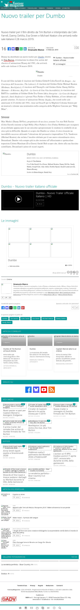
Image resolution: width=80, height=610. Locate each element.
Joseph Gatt (36, 167)
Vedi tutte (74, 557)
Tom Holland (32, 8)
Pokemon (50, 8)
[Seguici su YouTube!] (44, 389)
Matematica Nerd (53, 292)
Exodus (4, 573)
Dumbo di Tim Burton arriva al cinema (12, 350)
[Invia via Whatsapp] (21, 49)
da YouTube (40, 200)
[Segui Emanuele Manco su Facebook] (2, 297)
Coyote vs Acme (19, 494)
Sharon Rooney (32, 169)
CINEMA (6, 342)
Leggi (17, 497)
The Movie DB (74, 174)
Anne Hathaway (20, 8)
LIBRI (14, 505)
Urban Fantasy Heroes (50, 294)
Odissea (58, 8)
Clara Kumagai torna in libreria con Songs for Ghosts (32, 542)
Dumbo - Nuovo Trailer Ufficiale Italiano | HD (55, 194)
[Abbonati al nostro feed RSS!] (51, 389)
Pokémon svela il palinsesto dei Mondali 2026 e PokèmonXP (39, 454)
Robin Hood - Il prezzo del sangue (25, 518)
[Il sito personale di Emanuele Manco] (10, 297)
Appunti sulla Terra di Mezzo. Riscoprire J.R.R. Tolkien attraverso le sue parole (41, 507)
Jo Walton (66, 8)
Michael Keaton (53, 164)
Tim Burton (9, 59)
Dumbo (41, 56)
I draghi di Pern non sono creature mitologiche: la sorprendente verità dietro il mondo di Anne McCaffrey (45, 532)
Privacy (32, 585)
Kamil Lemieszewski (68, 167)
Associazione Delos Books (34, 592)
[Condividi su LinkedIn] (25, 49)
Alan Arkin (45, 167)
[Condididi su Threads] (17, 49)
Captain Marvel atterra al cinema (66, 350)
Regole (40, 585)
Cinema (9, 279)
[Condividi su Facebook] (9, 49)
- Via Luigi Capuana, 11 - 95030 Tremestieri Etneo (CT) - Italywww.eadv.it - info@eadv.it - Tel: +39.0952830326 (48, 598)
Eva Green (43, 164)
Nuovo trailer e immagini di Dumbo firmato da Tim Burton (64, 411)
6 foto (69, 265)
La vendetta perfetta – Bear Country (15, 564)
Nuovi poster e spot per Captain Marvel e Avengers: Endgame (14, 412)
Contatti (59, 585)
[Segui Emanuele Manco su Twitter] (6, 297)
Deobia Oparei (55, 167)
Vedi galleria (14, 266)
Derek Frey (48, 172)
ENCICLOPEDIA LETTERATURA (21, 528)
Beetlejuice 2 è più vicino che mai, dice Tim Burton (39, 427)
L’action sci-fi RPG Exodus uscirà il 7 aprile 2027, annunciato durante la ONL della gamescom (65, 458)
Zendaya (42, 8)
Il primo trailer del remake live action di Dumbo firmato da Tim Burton (14, 430)
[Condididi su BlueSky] (13, 49)
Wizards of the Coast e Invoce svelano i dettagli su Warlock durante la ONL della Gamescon (14, 478)
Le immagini (60, 64)
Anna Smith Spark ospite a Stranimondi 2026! (13, 453)
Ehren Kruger (38, 172)
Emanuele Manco (36, 50)
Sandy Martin (6, 322)
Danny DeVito (65, 164)
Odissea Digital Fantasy (65, 294)
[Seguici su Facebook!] (28, 389)
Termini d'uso (22, 585)
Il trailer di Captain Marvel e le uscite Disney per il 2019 (37, 411)
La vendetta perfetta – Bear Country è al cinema (39, 475)
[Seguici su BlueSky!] (36, 389)
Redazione (50, 585)
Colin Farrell (34, 164)
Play (40, 204)
